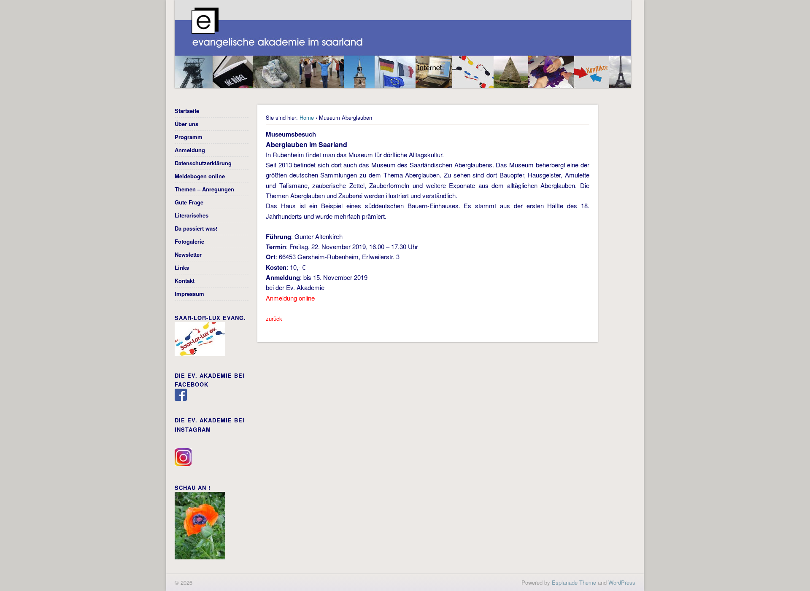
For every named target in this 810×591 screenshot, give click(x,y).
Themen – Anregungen (204, 189)
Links (182, 267)
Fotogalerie (189, 241)
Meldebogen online (200, 176)
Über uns (186, 124)
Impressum (189, 294)
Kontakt (184, 281)
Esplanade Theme (574, 582)
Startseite (187, 111)
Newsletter (188, 254)
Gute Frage (189, 202)
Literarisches (191, 215)
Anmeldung (190, 150)
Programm (188, 137)
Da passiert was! (196, 228)
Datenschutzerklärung (203, 163)
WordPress (621, 582)
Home (307, 117)
